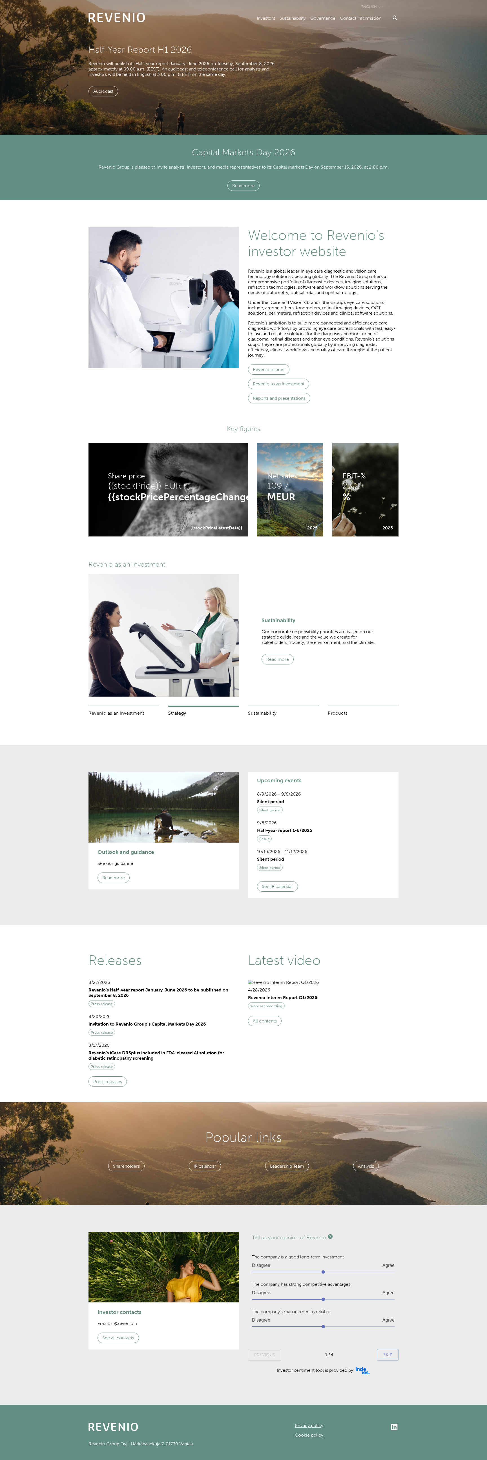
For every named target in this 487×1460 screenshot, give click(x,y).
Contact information (360, 18)
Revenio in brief (269, 369)
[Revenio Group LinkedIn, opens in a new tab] (361, 1427)
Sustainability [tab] (262, 713)
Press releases (107, 1081)
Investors (266, 18)
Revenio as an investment (278, 383)
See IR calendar (277, 886)
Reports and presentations (279, 398)
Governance (322, 18)
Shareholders (126, 1166)
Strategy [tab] (177, 713)
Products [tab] (337, 713)
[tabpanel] (243, 635)
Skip (387, 1354)
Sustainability (293, 18)
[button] (323, 803)
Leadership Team (287, 1166)
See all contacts (118, 1337)
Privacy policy (309, 1425)
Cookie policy (309, 1435)
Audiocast (103, 91)
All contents (265, 1021)
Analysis (366, 1166)
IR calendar (205, 1166)
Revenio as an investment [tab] (116, 713)
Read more (243, 185)
